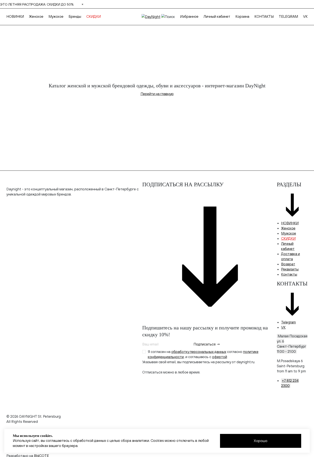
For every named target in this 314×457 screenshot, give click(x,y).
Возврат (288, 264)
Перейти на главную (157, 94)
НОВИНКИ (15, 16)
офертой (219, 357)
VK (305, 16)
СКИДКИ (93, 16)
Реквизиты (290, 269)
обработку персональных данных (198, 352)
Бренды (75, 16)
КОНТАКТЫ (264, 16)
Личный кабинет (217, 16)
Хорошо (260, 441)
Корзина (242, 16)
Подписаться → (207, 344)
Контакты (289, 274)
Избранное (189, 16)
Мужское (55, 16)
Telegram (288, 322)
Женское (36, 16)
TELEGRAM (288, 16)
